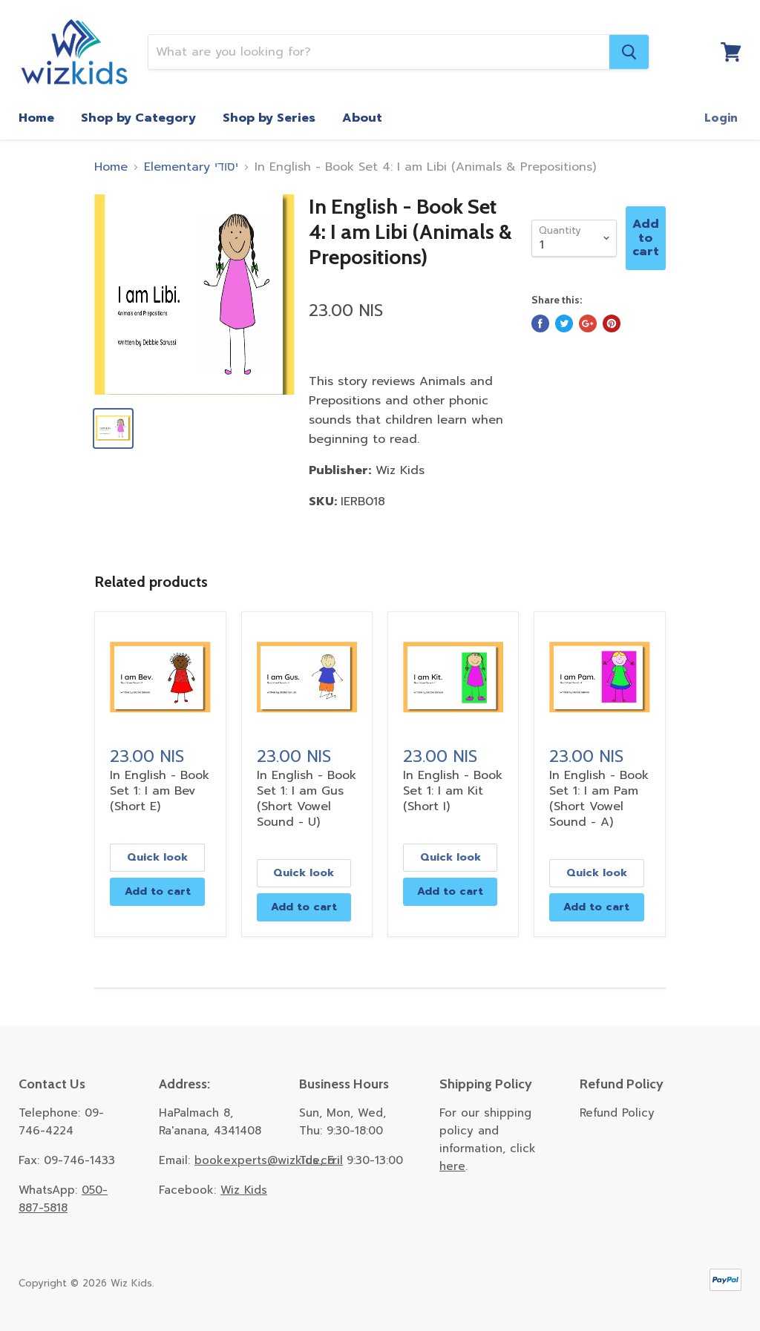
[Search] (629, 52)
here (452, 1166)
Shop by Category (138, 118)
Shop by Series (269, 118)
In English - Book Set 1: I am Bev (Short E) (159, 790)
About (362, 118)
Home (36, 118)
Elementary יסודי (191, 167)
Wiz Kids (243, 1190)
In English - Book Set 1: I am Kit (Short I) (452, 790)
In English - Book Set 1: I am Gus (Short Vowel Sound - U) (306, 798)
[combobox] (378, 52)
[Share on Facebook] (540, 323)
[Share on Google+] (588, 323)
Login (721, 118)
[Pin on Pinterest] (611, 323)
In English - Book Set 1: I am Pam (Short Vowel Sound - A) (599, 798)
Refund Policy (617, 1113)
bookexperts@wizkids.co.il (268, 1160)
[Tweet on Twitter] (564, 323)
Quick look (157, 857)
